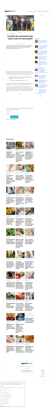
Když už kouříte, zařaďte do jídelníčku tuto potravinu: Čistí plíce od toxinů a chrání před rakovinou (29, 307)
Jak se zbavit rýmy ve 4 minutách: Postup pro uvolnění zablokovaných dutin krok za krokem (20, 222)
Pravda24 (42, 375)
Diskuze (8, 113)
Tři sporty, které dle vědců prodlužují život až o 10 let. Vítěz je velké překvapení (29, 320)
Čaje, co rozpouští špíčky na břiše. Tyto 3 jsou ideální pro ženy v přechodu (29, 241)
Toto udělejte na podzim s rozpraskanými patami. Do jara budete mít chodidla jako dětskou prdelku (10, 179)
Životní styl (43, 11)
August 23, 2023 (25, 80)
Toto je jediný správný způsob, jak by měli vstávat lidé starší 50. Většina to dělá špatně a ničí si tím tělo (20, 265)
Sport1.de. (20, 48)
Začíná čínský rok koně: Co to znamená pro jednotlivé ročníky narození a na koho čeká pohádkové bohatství (41, 71)
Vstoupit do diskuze (14, 116)
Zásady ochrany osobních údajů (25, 366)
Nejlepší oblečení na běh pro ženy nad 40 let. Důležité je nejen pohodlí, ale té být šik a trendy (43, 58)
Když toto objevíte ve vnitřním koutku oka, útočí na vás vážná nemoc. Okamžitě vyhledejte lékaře (29, 265)
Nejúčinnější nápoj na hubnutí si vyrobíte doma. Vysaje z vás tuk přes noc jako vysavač (29, 349)
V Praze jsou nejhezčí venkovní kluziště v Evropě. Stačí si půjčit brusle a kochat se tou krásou (40, 77)
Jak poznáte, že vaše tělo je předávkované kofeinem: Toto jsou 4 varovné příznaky (10, 284)
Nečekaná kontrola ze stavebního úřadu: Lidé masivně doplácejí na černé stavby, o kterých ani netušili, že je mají (40, 91)
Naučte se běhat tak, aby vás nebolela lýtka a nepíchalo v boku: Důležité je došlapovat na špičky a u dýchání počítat (41, 63)
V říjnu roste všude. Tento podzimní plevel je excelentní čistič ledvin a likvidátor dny (10, 221)
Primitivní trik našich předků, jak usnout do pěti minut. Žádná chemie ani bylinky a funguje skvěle (29, 222)
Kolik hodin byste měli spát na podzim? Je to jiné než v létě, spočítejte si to (10, 327)
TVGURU (42, 374)
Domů (7, 33)
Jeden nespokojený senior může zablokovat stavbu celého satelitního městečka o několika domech (41, 81)
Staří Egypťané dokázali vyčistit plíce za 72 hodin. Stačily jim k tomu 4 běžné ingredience (20, 285)
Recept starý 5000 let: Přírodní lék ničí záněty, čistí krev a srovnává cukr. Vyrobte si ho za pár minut (20, 201)
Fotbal (21, 43)
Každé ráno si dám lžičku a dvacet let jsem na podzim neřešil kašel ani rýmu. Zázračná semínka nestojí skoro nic (20, 243)
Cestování (34, 11)
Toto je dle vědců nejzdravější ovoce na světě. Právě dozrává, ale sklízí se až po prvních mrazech (29, 179)
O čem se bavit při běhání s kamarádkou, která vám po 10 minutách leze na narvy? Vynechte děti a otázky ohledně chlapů (20, 156)
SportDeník (26, 368)
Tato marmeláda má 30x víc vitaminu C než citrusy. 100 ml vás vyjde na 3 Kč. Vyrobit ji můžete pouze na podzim (20, 307)
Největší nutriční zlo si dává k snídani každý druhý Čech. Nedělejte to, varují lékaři (10, 349)
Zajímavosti (39, 11)
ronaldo (23, 43)
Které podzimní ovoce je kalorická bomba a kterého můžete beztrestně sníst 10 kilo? (10, 264)
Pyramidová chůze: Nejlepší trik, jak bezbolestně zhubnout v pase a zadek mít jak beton (20, 349)
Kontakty (32, 366)
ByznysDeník (43, 376)
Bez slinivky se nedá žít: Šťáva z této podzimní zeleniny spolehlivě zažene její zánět (10, 200)
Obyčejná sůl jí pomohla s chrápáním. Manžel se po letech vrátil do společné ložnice (10, 154)
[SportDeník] (10, 11)
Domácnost (30, 11)
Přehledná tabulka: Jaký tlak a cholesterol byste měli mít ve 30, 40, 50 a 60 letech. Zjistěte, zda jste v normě (20, 328)
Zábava (47, 11)
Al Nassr (18, 43)
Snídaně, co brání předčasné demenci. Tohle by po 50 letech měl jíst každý (20, 177)
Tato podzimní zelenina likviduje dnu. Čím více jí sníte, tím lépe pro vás (29, 200)
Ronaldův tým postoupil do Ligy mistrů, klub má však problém (20, 37)
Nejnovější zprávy (12, 33)
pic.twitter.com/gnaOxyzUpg (18, 78)
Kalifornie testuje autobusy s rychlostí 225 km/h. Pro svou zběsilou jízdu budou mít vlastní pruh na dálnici (41, 86)
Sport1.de (10, 111)
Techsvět (42, 371)
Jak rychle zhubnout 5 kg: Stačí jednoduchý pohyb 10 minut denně (10, 305)
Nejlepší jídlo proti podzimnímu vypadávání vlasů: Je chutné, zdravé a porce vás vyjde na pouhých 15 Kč (29, 155)
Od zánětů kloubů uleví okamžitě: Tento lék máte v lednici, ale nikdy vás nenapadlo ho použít (29, 286)
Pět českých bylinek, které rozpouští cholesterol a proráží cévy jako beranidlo (10, 241)
